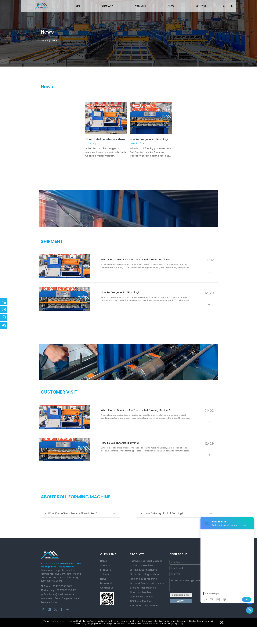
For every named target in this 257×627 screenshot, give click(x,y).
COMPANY (107, 5)
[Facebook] (43, 609)
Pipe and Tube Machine (143, 578)
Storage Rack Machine (143, 587)
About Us (105, 565)
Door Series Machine (141, 596)
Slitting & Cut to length (143, 569)
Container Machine (141, 592)
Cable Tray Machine (141, 565)
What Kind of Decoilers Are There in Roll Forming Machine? (120, 139)
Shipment (105, 574)
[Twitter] (55, 609)
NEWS (171, 5)
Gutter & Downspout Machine (147, 583)
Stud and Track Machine (144, 605)
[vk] (67, 609)
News (103, 578)
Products (105, 569)
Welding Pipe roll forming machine (57, 566)
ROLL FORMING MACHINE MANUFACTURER (61, 563)
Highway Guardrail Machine (146, 561)
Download (106, 583)
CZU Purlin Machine (141, 601)
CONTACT (201, 5)
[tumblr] (61, 609)
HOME (77, 5)
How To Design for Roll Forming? (149, 139)
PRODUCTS (140, 5)
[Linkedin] (49, 609)
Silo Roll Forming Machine (145, 574)
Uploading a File (180, 594)
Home (103, 561)
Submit (180, 600)
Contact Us (106, 587)
